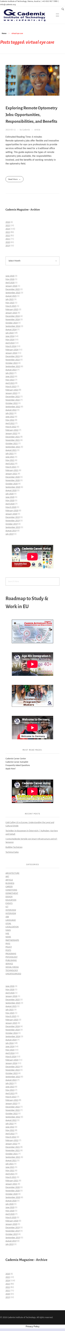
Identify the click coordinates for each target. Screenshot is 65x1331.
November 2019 (13, 521)
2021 (8, 239)
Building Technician (14, 847)
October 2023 (12, 363)
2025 (8, 225)
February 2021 (12, 470)
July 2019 (10, 534)
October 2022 (12, 403)
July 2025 (10, 299)
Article (37, 130)
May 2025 (10, 303)
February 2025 (12, 309)
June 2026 (10, 276)
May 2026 (10, 279)
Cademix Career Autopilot (17, 762)
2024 (8, 229)
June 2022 (10, 417)
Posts (8, 950)
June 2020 (10, 497)
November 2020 (13, 480)
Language (11, 920)
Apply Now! (11, 769)
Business (10, 883)
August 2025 (11, 296)
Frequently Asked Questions (18, 765)
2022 (8, 235)
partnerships (12, 940)
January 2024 (11, 353)
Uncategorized (13, 974)
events (9, 903)
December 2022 (13, 397)
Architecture (12, 873)
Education (11, 900)
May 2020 (10, 500)
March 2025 (11, 306)
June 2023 (10, 376)
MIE (7, 933)
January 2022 (11, 433)
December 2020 (13, 477)
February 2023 (12, 390)
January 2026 (11, 286)
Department (12, 893)
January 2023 (11, 393)
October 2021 (12, 443)
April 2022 (10, 423)
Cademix (26, 130)
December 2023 (13, 356)
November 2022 (13, 400)
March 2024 (11, 346)
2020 (8, 242)
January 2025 (11, 313)
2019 (8, 246)
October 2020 (12, 484)
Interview (11, 910)
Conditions (11, 890)
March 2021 (11, 467)
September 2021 (13, 447)
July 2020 (10, 494)
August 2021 (11, 450)
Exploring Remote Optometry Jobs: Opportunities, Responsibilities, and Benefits (31, 115)
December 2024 (13, 316)
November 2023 (13, 360)
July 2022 (10, 413)
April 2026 (10, 283)
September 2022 (13, 407)
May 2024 (10, 340)
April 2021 (10, 464)
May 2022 (10, 420)
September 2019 (13, 527)
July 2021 (10, 453)
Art (7, 876)
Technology (12, 970)
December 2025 (13, 289)
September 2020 (13, 487)
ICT (7, 907)
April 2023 (10, 383)
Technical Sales (12, 852)
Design (9, 897)
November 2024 (13, 319)
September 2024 (13, 326)
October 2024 (12, 323)
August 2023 (11, 370)
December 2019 (13, 517)
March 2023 (11, 386)
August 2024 (11, 329)
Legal (8, 923)
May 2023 (10, 380)
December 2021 (13, 437)
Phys (8, 944)
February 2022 (12, 430)
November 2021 (13, 440)
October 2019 (12, 524)
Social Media (12, 967)
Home (4, 33)
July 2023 (10, 373)
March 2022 (11, 427)
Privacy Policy (32, 1326)
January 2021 (11, 474)
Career (9, 887)
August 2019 (11, 531)
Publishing (11, 960)
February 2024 (12, 350)
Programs (11, 954)
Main (8, 930)
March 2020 (11, 507)
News (8, 937)
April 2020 (10, 504)
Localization (12, 927)
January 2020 (11, 514)
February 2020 (12, 510)
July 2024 (10, 333)
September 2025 (13, 293)
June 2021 (10, 457)
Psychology (12, 957)
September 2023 (13, 366)
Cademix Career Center (16, 759)
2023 (8, 232)
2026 (8, 222)
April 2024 (10, 343)
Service (9, 964)
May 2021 (10, 460)
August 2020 (11, 490)
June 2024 (10, 336)
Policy (9, 947)
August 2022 (11, 410)
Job (7, 917)
